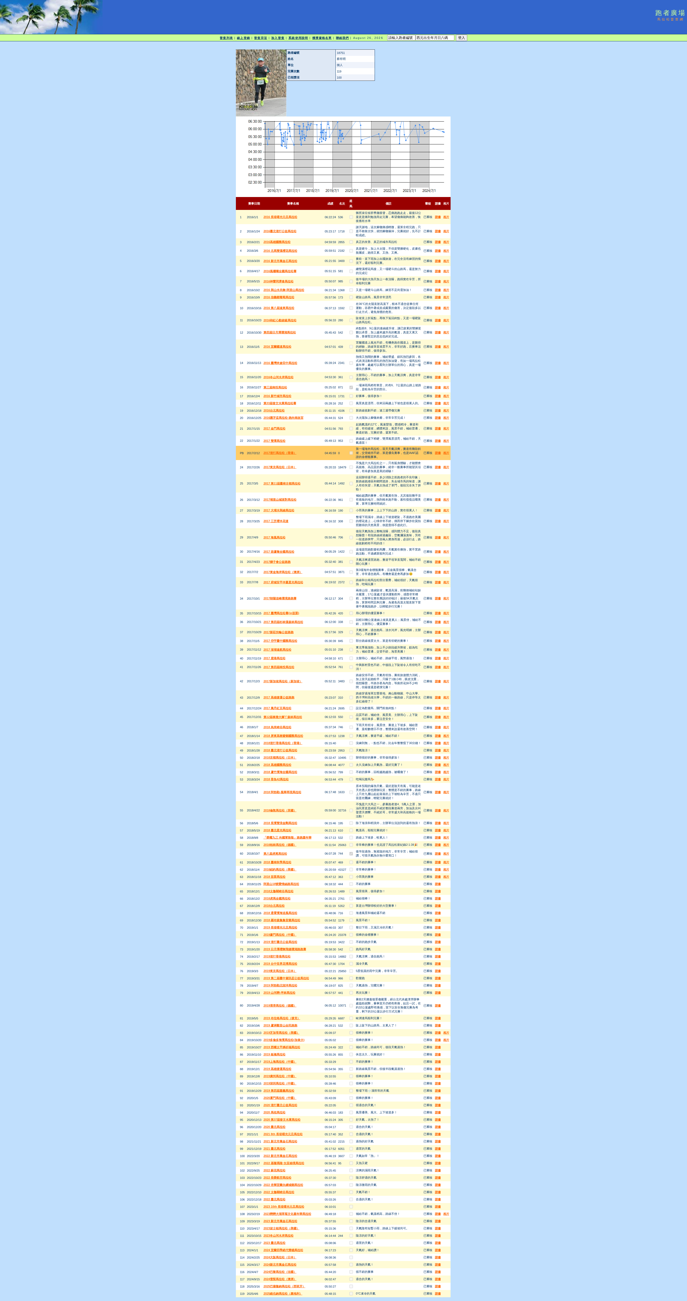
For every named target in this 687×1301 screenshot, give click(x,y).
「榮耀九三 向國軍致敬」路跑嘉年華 (288, 837)
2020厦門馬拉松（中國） (280, 1097)
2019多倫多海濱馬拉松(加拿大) (284, 1039)
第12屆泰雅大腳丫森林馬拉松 (283, 717)
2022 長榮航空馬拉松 (277, 1177)
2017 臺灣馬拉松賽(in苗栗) (281, 613)
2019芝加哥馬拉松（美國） (281, 1032)
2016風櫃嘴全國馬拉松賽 (280, 271)
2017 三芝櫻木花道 (276, 521)
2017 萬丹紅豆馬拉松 (277, 708)
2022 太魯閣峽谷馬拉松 (279, 1192)
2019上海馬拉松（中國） (280, 1061)
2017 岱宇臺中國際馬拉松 (280, 640)
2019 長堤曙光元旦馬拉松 (280, 927)
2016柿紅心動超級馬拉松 (280, 320)
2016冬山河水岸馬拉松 (279, 377)
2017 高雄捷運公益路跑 (279, 697)
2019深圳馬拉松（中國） (280, 1083)
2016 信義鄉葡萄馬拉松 (279, 297)
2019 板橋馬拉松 (275, 1054)
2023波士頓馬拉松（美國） (281, 1228)
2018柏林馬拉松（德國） (280, 844)
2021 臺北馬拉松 (275, 1148)
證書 (438, 216)
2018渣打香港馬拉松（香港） (283, 743)
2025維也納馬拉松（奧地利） (283, 1293)
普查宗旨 (260, 37)
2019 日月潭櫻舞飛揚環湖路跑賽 (285, 949)
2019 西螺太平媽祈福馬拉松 (282, 1047)
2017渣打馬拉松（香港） (280, 452)
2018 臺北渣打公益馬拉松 (280, 750)
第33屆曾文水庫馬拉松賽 (280, 403)
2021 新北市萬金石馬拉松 (280, 1141)
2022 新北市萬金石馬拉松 (280, 1155)
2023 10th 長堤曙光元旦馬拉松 (284, 1206)
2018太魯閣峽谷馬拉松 (279, 891)
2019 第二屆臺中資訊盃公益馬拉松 (286, 978)
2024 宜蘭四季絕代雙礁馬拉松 (283, 1250)
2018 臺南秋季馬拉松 (277, 862)
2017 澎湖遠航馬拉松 (277, 649)
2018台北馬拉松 (274, 905)
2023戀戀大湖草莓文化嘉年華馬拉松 (287, 1213)
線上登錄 (243, 37)
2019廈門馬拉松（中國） (280, 934)
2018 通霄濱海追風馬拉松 (280, 912)
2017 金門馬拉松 (275, 428)
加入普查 (277, 37)
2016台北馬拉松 (274, 410)
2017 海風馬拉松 (275, 537)
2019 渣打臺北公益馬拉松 (280, 941)
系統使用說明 (298, 37)
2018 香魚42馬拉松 (276, 779)
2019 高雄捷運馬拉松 (277, 1068)
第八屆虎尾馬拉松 (275, 853)
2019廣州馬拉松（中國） (280, 1076)
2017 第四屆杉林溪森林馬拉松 (283, 622)
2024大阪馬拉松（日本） (280, 1257)
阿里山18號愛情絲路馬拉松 (281, 883)
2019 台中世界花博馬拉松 (280, 963)
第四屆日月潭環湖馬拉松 (280, 332)
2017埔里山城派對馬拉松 (280, 499)
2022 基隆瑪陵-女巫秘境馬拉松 (284, 1163)
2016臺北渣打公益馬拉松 (280, 231)
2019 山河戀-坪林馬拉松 (279, 992)
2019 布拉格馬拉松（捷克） (282, 1018)
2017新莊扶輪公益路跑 (279, 632)
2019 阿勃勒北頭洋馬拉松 (280, 985)
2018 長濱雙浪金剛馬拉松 (280, 823)
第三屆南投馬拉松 (275, 387)
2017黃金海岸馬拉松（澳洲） (283, 572)
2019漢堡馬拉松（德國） (280, 1005)
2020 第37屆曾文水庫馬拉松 (282, 1119)
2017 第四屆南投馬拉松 (279, 667)
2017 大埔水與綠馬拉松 (279, 510)
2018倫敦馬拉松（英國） (280, 810)
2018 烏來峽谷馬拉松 (277, 727)
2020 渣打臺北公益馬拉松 (280, 1105)
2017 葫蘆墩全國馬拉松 (279, 551)
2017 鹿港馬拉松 (275, 658)
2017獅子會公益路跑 (277, 561)
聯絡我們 (342, 37)
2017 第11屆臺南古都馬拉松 (282, 483)
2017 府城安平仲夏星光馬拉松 (283, 582)
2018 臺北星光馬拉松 (277, 830)
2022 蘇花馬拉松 (275, 1170)
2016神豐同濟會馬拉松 (279, 281)
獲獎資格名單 (322, 37)
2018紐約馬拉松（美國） (280, 869)
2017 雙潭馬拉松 (275, 440)
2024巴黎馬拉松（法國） (280, 1271)
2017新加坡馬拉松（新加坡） (283, 681)
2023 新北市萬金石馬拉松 (280, 1221)
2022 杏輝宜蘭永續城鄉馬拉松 (283, 1184)
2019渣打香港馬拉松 (277, 956)
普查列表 (226, 37)
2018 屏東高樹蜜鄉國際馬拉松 (283, 735)
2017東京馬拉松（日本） (280, 467)
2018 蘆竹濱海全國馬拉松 (280, 772)
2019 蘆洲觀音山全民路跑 (280, 1025)
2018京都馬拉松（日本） (280, 757)
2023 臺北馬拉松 (275, 1242)
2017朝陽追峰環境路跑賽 (280, 598)
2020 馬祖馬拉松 (275, 1112)
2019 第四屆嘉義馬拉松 (279, 1090)
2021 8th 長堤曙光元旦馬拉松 (283, 1134)
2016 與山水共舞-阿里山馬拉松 (284, 289)
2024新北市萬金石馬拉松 (280, 1264)
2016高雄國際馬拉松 (277, 241)
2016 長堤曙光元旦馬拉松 (280, 216)
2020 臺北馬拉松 (275, 1126)
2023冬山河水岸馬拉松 (279, 1235)
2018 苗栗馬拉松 (275, 876)
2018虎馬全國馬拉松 (277, 898)
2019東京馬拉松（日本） (280, 970)
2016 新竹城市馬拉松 (277, 396)
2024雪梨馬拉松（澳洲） (280, 1279)
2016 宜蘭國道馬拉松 (277, 346)
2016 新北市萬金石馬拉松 (280, 261)
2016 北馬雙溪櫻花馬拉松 (280, 250)
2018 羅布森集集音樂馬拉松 (282, 920)
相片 (446, 216)
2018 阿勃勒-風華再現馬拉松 (282, 792)
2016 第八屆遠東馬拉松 (279, 307)
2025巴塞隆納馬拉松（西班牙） (284, 1286)
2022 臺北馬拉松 (275, 1199)
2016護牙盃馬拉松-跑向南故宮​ (284, 417)
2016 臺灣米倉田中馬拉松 (280, 363)
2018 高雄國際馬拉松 (277, 764)
